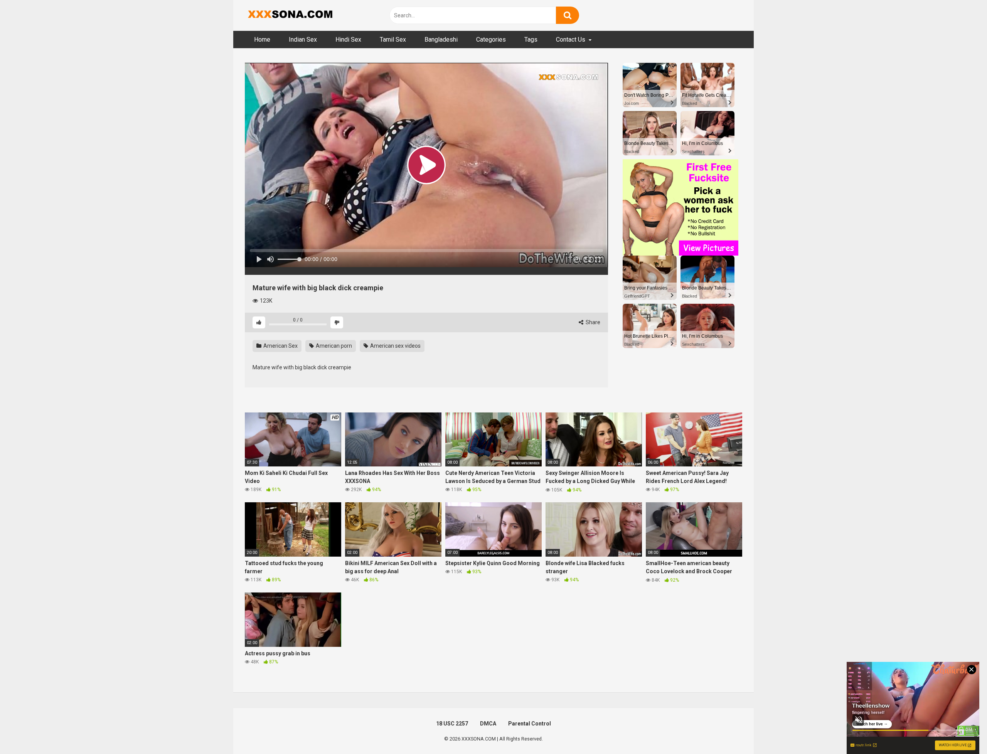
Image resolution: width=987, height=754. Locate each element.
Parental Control (529, 723)
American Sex (280, 346)
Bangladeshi (441, 39)
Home (262, 39)
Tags (530, 39)
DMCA (488, 723)
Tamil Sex (393, 39)
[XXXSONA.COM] (289, 15)
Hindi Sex (348, 39)
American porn (333, 346)
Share (592, 322)
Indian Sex (303, 39)
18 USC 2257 (452, 723)
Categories (491, 39)
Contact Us (570, 39)
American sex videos (395, 346)
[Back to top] (961, 731)
